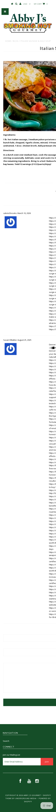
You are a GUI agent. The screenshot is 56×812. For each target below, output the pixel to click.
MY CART (40, 4)
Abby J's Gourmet (32, 795)
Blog (16, 41)
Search (6, 741)
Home (8, 41)
